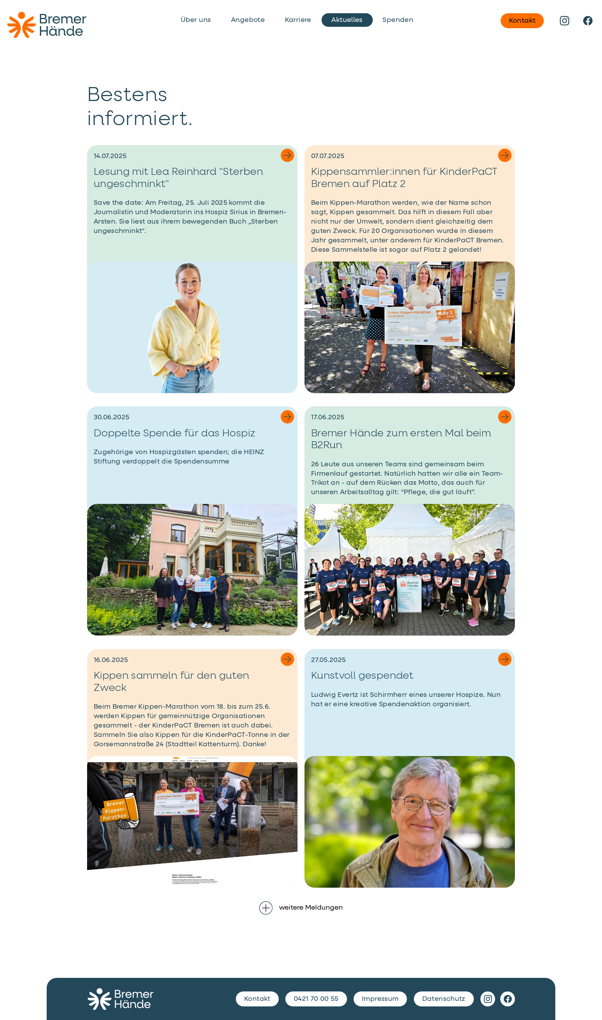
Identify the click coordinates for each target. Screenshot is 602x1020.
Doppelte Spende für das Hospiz (175, 433)
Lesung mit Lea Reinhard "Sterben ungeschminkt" (178, 178)
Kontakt (522, 20)
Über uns (196, 20)
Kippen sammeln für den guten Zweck (171, 682)
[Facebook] (588, 20)
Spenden (398, 20)
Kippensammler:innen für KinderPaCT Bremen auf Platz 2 (404, 178)
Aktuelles (346, 20)
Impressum (380, 999)
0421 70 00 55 (316, 999)
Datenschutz (443, 999)
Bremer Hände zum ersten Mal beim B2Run (401, 440)
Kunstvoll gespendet (362, 676)
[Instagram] (564, 20)
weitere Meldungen (311, 907)
